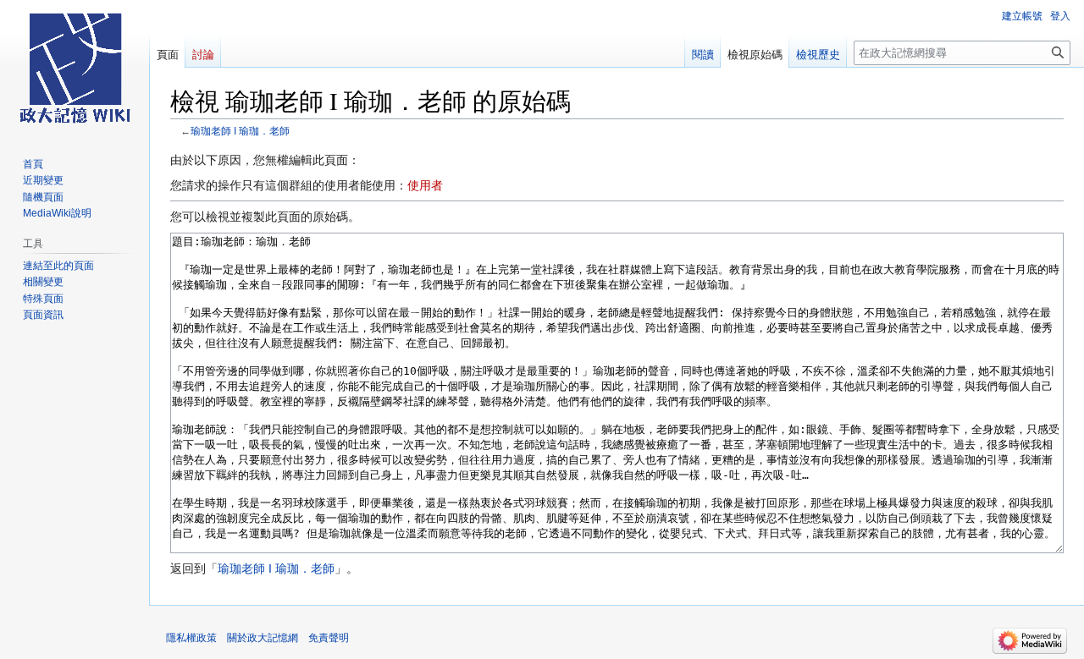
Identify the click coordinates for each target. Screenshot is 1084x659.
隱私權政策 (191, 638)
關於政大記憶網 (262, 638)
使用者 (425, 185)
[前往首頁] (74, 67)
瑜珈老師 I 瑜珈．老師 (240, 130)
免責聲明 (328, 638)
